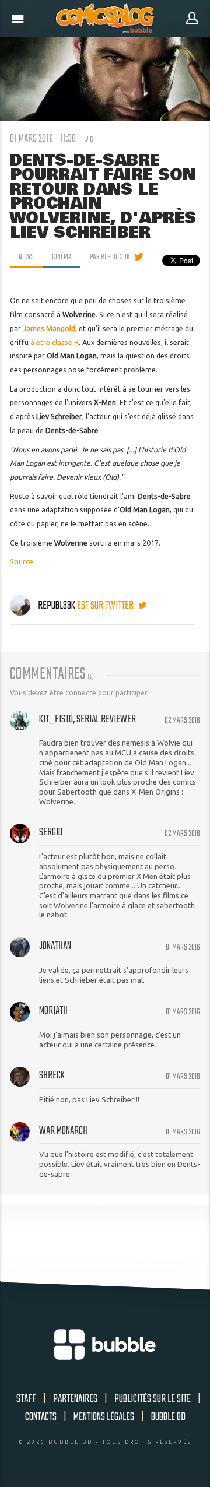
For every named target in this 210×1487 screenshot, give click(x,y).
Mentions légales (104, 1417)
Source (21, 561)
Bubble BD (168, 1417)
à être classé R (54, 342)
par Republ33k (110, 257)
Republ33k (56, 605)
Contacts (41, 1417)
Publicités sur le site (152, 1399)
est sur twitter (106, 605)
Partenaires (75, 1399)
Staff (26, 1399)
